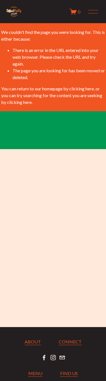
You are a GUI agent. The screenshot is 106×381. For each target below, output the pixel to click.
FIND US (69, 373)
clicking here (81, 88)
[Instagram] (53, 357)
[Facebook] (44, 357)
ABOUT (33, 341)
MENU (35, 373)
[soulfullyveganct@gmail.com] (62, 357)
